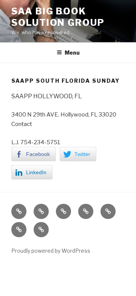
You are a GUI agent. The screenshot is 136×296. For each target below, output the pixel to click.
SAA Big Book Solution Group (58, 17)
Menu (72, 52)
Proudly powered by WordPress (50, 250)
